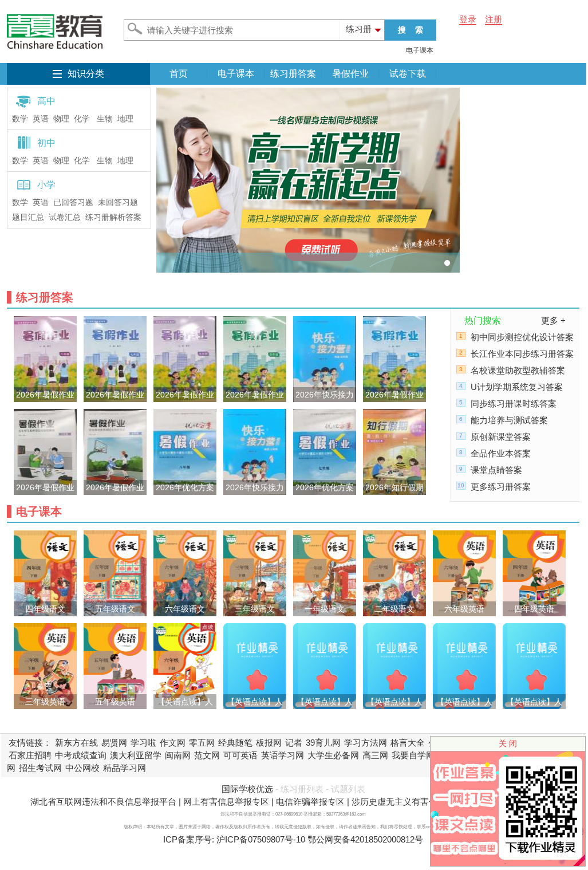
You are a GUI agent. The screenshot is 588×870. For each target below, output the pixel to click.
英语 (41, 119)
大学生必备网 (333, 755)
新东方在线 (76, 742)
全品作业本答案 (501, 453)
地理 (125, 119)
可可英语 (240, 755)
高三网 (375, 755)
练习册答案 (293, 73)
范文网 (207, 755)
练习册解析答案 (113, 217)
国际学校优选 (247, 789)
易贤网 (114, 742)
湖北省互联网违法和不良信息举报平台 (103, 801)
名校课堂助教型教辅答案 (518, 370)
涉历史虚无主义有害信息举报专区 (416, 801)
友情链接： (30, 742)
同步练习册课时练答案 (514, 403)
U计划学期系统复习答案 (517, 387)
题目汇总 (28, 217)
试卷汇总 (65, 217)
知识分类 (86, 73)
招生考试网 (40, 768)
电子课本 (419, 50)
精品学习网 (124, 768)
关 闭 (508, 743)
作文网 (173, 742)
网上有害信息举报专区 (226, 801)
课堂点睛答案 (496, 470)
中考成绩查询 (80, 755)
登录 (467, 19)
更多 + (553, 320)
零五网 (202, 742)
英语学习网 (282, 755)
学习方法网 (365, 742)
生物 (105, 119)
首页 (178, 73)
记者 (293, 742)
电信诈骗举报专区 (310, 801)
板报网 (269, 742)
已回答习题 (73, 202)
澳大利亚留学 (135, 755)
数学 (20, 119)
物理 (61, 119)
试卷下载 (407, 73)
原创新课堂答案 (501, 437)
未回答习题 (118, 202)
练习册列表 (302, 789)
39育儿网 (323, 742)
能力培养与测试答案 (509, 420)
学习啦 (143, 742)
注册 (493, 19)
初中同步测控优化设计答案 (522, 337)
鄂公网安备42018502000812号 (365, 839)
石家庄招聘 (30, 755)
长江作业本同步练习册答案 (522, 354)
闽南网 (178, 755)
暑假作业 (350, 73)
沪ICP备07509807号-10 (260, 839)
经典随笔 (235, 742)
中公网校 (82, 768)
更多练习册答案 (501, 486)
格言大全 (407, 742)
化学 (82, 119)
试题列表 (348, 789)
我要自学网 (413, 755)
